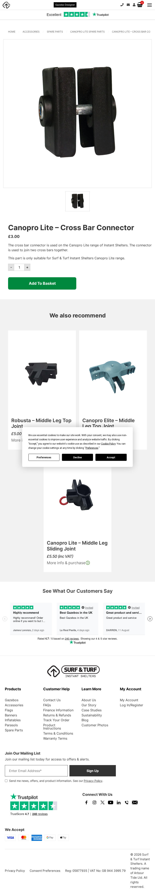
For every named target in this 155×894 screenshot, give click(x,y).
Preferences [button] (92, 448)
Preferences (44, 457)
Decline (77, 457)
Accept (111, 457)
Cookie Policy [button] (108, 443)
